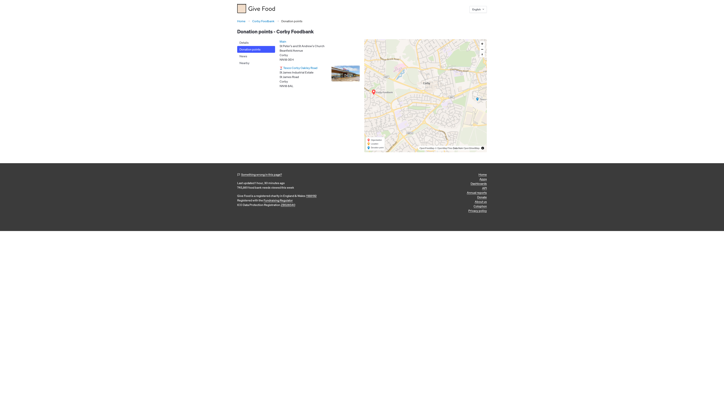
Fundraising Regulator (278, 200)
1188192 (311, 196)
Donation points (250, 49)
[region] (425, 95)
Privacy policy (477, 211)
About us (481, 202)
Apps (483, 179)
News (243, 56)
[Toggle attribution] (482, 148)
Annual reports (477, 192)
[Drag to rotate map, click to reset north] (482, 54)
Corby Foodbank (263, 21)
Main (283, 41)
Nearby (244, 63)
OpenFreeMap (427, 148)
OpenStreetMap (471, 148)
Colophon (480, 206)
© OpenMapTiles (443, 148)
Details (244, 43)
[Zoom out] (482, 49)
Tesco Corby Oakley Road (300, 68)
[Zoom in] (482, 44)
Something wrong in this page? (261, 174)
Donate (482, 197)
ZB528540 (288, 205)
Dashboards (479, 183)
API (484, 188)
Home (241, 21)
